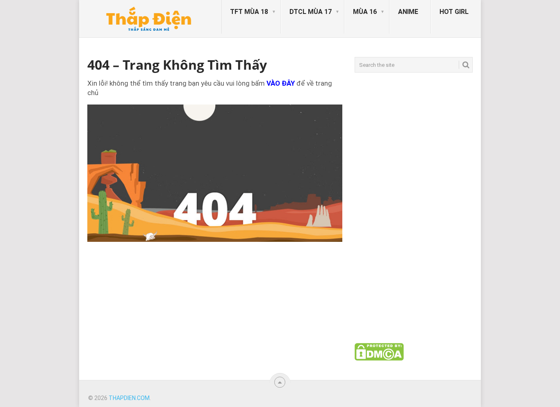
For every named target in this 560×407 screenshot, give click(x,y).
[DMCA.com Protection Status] (379, 358)
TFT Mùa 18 (249, 12)
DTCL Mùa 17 (310, 12)
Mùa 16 (365, 12)
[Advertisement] (414, 208)
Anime (408, 12)
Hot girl (454, 12)
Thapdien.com (129, 398)
